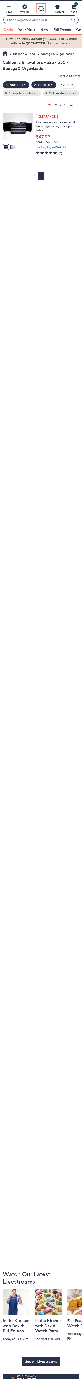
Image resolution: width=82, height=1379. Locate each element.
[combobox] (36, 20)
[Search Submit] (74, 20)
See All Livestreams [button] (41, 1361)
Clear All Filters (68, 76)
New (44, 29)
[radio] (6, 147)
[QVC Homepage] (5, 54)
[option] (41, 41)
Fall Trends (62, 29)
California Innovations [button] (62, 93)
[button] (8, 9)
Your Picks (26, 29)
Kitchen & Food (24, 54)
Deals (8, 29)
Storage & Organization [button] (23, 93)
